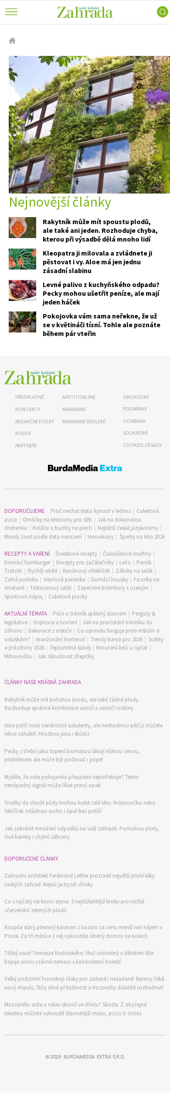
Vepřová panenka (64, 579)
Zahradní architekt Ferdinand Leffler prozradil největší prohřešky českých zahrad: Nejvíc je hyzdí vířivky (79, 880)
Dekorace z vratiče (49, 630)
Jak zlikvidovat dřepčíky (65, 656)
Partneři (26, 445)
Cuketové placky (67, 596)
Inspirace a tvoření (55, 622)
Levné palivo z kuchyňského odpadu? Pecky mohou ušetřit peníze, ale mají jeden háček (101, 293)
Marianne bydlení (83, 421)
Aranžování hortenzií (60, 639)
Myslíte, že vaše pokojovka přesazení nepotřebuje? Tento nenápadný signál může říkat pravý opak (71, 781)
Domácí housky (109, 579)
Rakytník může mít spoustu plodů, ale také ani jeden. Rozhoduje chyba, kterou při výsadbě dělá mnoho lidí (100, 230)
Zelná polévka (21, 579)
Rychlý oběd (42, 570)
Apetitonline (78, 397)
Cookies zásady (142, 445)
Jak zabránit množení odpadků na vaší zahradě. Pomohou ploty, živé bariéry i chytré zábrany (82, 833)
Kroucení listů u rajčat (121, 647)
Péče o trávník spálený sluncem (89, 613)
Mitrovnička (18, 656)
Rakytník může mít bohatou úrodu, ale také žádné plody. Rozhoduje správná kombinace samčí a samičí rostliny (71, 704)
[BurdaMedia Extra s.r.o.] (85, 469)
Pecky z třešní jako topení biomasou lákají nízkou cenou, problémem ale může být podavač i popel (72, 755)
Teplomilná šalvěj (70, 647)
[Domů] (37, 377)
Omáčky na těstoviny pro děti (57, 519)
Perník (143, 562)
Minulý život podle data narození (43, 536)
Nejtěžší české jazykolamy (128, 528)
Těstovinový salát (50, 587)
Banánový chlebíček (86, 570)
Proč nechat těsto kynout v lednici (91, 511)
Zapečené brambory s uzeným (113, 587)
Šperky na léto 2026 (142, 536)
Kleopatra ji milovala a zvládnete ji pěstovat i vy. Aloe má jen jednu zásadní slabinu (97, 262)
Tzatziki (13, 570)
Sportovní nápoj (23, 596)
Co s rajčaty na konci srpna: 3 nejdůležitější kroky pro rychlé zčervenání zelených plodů (74, 906)
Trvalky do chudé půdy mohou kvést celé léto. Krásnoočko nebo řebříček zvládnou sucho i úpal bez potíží (80, 807)
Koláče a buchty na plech (62, 528)
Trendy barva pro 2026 (117, 639)
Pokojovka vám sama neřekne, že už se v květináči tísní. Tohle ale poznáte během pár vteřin (101, 324)
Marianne (74, 409)
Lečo (125, 562)
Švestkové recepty (76, 553)
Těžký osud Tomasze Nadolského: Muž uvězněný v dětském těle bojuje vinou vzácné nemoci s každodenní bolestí (78, 957)
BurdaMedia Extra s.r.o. (94, 1056)
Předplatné (29, 397)
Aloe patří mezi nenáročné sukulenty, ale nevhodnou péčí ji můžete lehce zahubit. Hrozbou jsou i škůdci (83, 730)
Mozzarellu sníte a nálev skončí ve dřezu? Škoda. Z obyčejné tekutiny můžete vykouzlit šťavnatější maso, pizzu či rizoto (75, 1009)
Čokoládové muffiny (127, 553)
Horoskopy (101, 536)
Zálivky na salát (134, 570)
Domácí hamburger (27, 562)
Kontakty (27, 409)
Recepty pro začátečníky (85, 562)
